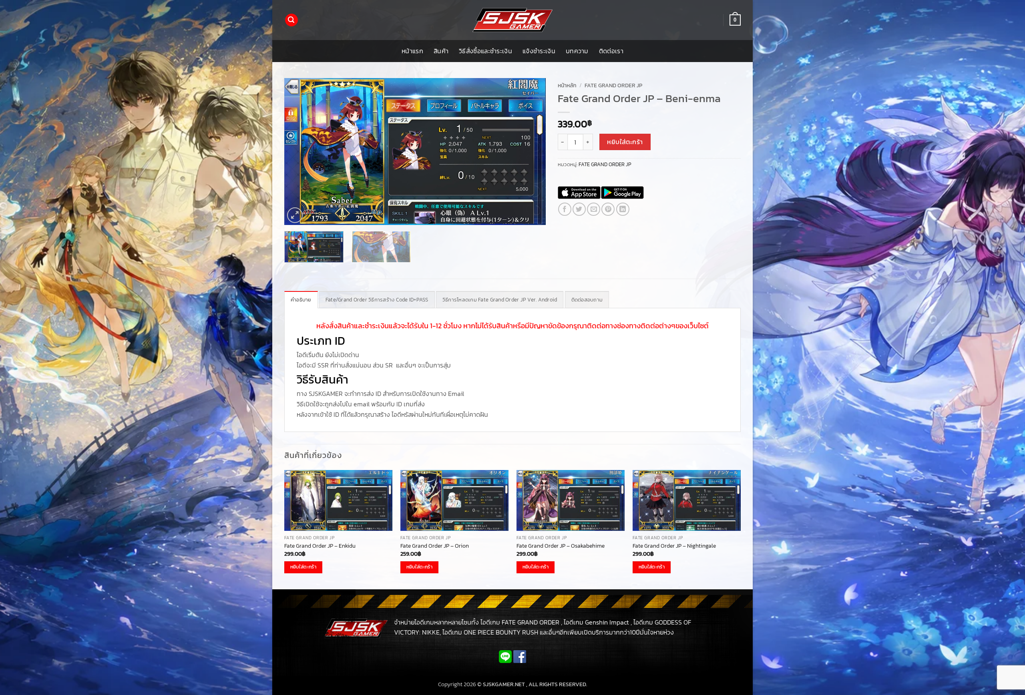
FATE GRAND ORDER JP (613, 85)
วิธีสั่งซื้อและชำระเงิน (485, 51)
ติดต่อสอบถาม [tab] (587, 299)
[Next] (530, 151)
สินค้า (441, 51)
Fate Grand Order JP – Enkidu (320, 546)
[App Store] (579, 193)
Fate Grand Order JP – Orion (434, 546)
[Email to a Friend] (593, 209)
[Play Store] (622, 193)
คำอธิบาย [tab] (301, 299)
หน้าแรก (412, 51)
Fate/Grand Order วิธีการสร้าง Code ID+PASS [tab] (377, 299)
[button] (291, 20)
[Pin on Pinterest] (608, 209)
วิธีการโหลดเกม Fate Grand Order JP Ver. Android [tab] (499, 299)
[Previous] (299, 151)
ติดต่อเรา (611, 51)
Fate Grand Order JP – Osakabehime (561, 546)
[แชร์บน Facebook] (564, 209)
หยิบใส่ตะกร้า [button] (303, 566)
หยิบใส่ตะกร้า (625, 142)
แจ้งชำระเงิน (539, 51)
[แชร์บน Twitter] (579, 209)
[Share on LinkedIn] (622, 209)
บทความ (577, 51)
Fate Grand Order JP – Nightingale (674, 546)
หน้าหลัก (567, 85)
